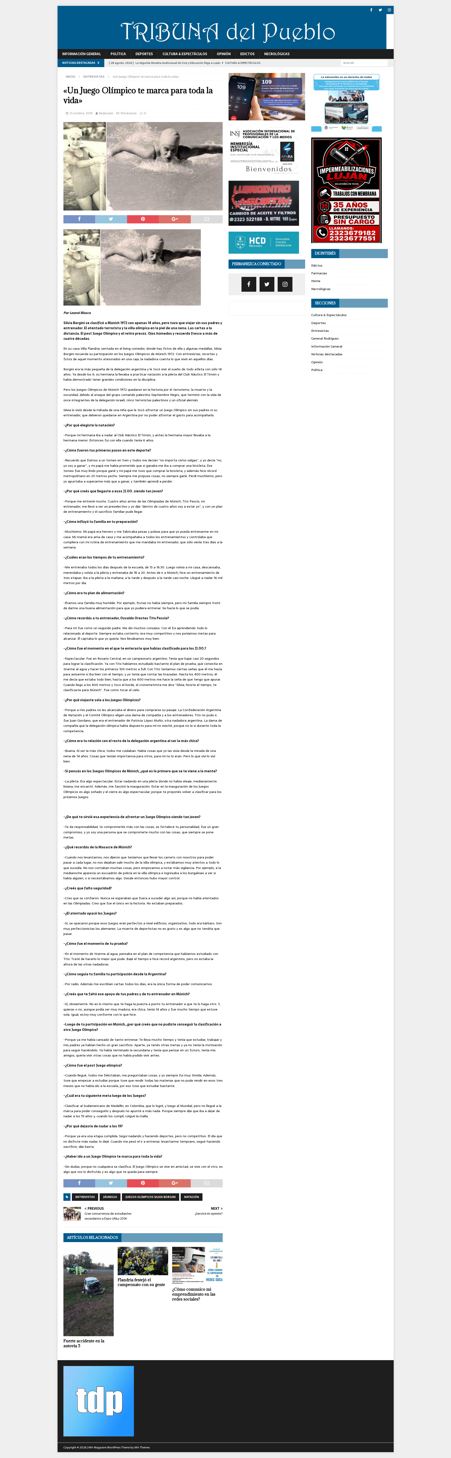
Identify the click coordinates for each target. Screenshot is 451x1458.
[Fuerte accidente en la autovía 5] (88, 1291)
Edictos (247, 54)
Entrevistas (129, 113)
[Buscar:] (364, 62)
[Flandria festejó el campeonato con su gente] (143, 1261)
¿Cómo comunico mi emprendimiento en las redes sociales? (193, 1294)
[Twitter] (380, 10)
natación (191, 1197)
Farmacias (319, 273)
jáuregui (110, 1197)
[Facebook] (371, 10)
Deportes (144, 54)
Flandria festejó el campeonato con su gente (141, 1282)
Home (315, 280)
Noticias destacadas (326, 354)
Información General (81, 54)
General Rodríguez (325, 338)
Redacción (106, 113)
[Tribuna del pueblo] (222, 46)
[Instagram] (389, 10)
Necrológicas (277, 54)
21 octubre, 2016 (81, 113)
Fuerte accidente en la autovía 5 (83, 1343)
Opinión (224, 54)
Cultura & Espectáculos (185, 54)
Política (118, 54)
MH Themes (142, 1447)
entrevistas (85, 1197)
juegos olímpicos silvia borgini (150, 1197)
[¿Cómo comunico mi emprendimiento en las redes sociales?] (197, 1266)
